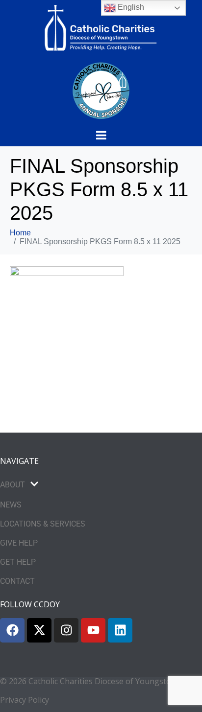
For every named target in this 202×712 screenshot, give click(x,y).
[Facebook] (12, 630)
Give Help (19, 543)
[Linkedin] (120, 630)
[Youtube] (93, 630)
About (12, 484)
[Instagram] (66, 630)
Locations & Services (42, 523)
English (130, 7)
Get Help (18, 562)
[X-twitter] (39, 630)
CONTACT (17, 581)
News (11, 504)
